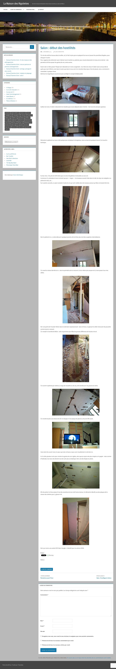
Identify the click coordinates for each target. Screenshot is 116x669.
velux (14, 127)
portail (20, 122)
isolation (21, 117)
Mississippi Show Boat (12, 165)
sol (17, 124)
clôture (24, 115)
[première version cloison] (75, 435)
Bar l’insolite (9, 156)
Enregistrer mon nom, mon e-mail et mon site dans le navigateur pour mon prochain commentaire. (68, 636)
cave (28, 113)
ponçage (13, 122)
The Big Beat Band (11, 163)
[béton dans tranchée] (75, 358)
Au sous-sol (9, 92)
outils (22, 120)
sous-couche (25, 124)
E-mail (42, 626)
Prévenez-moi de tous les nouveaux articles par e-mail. (56, 645)
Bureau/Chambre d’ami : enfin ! (15, 75)
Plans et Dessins (10, 101)
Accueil (6, 9)
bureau (23, 113)
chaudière (16, 115)
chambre (8, 115)
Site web (42, 631)
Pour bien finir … (30, 9)
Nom (42, 621)
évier (7, 129)
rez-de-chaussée (10, 124)
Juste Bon (9, 160)
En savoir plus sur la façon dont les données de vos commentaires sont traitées (89, 658)
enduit (7, 117)
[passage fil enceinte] (75, 521)
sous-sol (8, 127)
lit (6, 120)
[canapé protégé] (75, 90)
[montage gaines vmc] (75, 475)
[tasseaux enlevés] (75, 209)
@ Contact (41, 9)
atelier (7, 113)
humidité (14, 117)
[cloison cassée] (75, 299)
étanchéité (27, 127)
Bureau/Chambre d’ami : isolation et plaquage (18, 73)
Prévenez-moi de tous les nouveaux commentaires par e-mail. (58, 640)
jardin (27, 117)
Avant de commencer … (16, 9)
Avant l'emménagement (12, 94)
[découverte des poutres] (75, 402)
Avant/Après (9, 96)
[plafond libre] (75, 253)
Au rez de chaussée (46, 569)
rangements (28, 122)
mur (11, 120)
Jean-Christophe (59, 51)
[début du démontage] (75, 159)
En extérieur (9, 98)
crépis (30, 115)
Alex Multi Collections (12, 158)
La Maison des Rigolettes (16, 3)
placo (7, 122)
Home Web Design (18, 175)
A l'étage (8, 87)
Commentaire (44, 595)
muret (16, 120)
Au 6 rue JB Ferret (11, 154)
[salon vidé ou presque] (75, 123)
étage (20, 127)
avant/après (15, 113)
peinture (28, 120)
